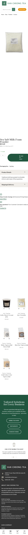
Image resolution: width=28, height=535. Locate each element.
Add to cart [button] (9, 308)
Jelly (4, 313)
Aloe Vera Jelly (21, 315)
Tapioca (4, 343)
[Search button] (13, 9)
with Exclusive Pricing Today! (14, 197)
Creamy (15, 14)
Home (2, 14)
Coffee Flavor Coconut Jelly (6, 316)
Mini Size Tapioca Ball (21, 345)
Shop (6, 14)
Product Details (6, 172)
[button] (14, 172)
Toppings (8, 313)
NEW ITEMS (22, 9)
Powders (10, 14)
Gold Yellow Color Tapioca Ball (6, 375)
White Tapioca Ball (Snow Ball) (6, 346)
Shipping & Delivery (8, 184)
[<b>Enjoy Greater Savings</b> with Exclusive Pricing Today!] (1, 194)
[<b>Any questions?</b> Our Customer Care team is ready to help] (1, 202)
